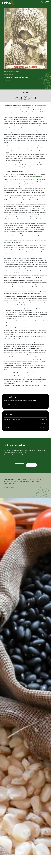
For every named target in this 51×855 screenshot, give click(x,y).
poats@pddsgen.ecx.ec (20, 338)
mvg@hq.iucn (17, 242)
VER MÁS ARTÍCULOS (10, 404)
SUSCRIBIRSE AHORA (10, 487)
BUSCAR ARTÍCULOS (31, 465)
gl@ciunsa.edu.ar (36, 293)
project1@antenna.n (37, 176)
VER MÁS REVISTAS (19, 465)
